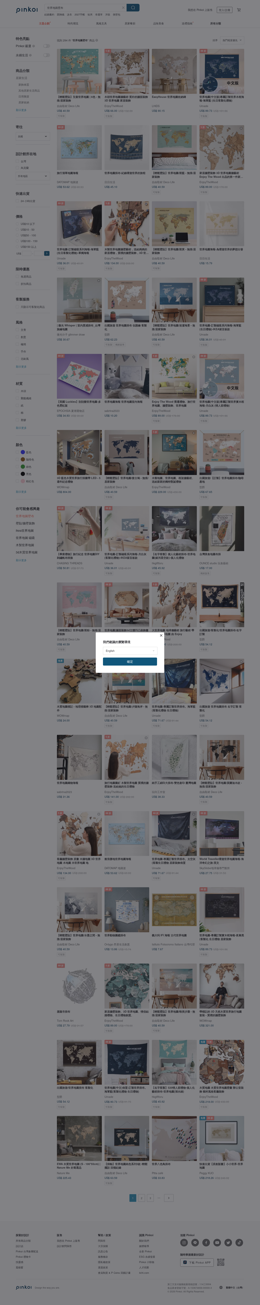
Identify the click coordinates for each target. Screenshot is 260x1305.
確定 (130, 661)
